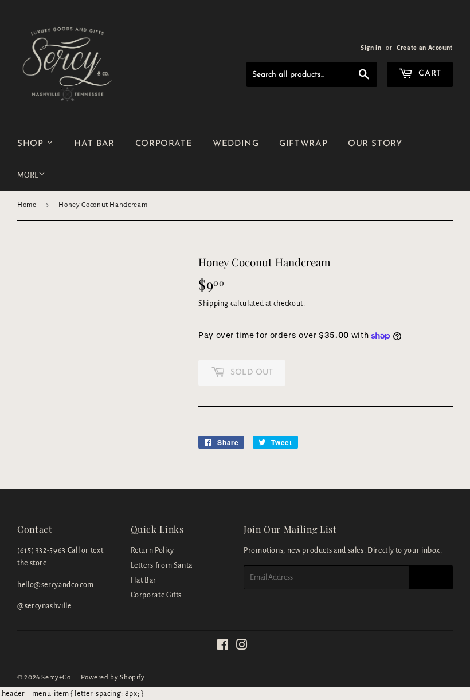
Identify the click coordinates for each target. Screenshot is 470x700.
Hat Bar (143, 580)
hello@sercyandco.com (55, 585)
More (27, 175)
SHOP (31, 144)
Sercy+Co (55, 677)
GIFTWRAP (303, 144)
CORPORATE (164, 144)
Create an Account (425, 47)
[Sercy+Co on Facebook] (223, 647)
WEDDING (235, 144)
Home (27, 205)
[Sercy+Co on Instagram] (242, 647)
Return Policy (152, 550)
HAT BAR (94, 144)
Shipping (213, 304)
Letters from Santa (162, 565)
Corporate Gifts (156, 595)
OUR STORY (375, 144)
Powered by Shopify (113, 677)
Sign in (371, 47)
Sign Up (431, 577)
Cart (428, 73)
